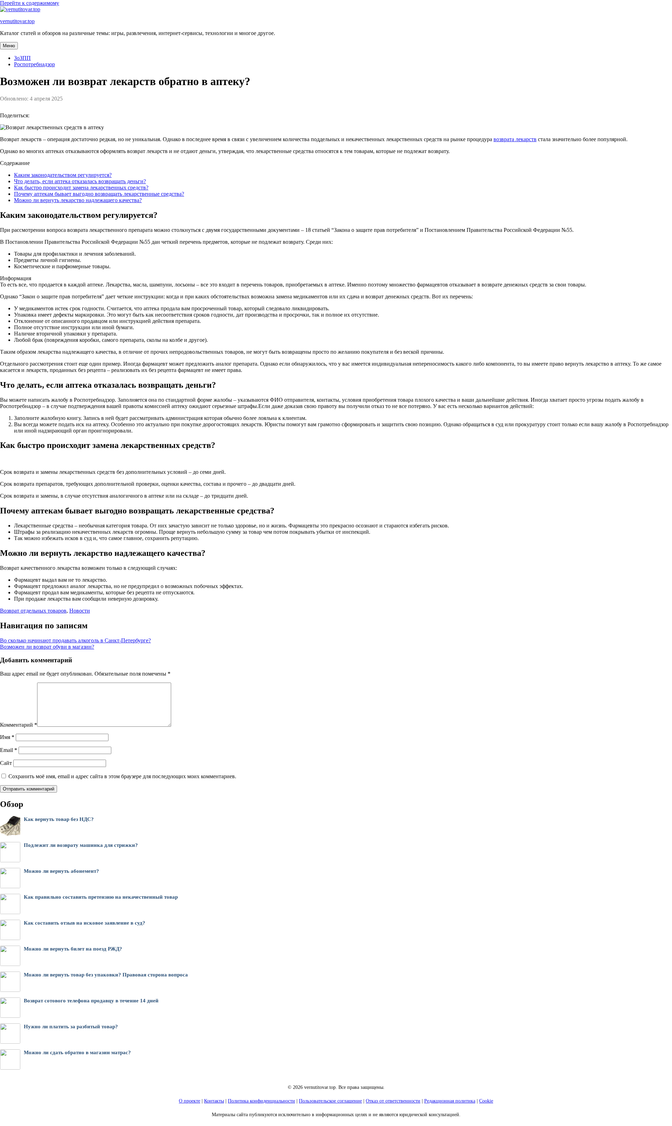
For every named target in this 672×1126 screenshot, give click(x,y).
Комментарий (18, 725)
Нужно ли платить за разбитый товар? (71, 1026)
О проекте (189, 1101)
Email (8, 750)
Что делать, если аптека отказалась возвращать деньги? (80, 181)
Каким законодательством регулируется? (63, 175)
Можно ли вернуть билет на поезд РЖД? (73, 949)
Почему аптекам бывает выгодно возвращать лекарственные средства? (99, 194)
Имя (7, 737)
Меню (9, 45)
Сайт (6, 763)
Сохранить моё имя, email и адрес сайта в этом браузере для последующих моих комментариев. (122, 776)
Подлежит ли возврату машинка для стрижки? (81, 845)
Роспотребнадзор (34, 64)
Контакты (214, 1101)
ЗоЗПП (22, 58)
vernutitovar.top (17, 21)
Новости (79, 611)
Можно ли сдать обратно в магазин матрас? (77, 1052)
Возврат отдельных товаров (33, 611)
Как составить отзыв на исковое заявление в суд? (84, 923)
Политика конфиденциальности (261, 1101)
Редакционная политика (449, 1101)
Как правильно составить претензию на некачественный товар (101, 897)
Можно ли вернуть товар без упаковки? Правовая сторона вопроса (106, 975)
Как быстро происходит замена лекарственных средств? (81, 188)
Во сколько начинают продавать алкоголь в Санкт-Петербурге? (75, 640)
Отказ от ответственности (393, 1101)
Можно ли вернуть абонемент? (61, 871)
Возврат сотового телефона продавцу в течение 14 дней (91, 1000)
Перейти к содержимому (29, 3)
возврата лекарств (515, 139)
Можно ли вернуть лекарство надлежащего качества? (78, 200)
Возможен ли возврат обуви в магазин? (47, 647)
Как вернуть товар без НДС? (59, 819)
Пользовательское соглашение (330, 1101)
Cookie (486, 1101)
